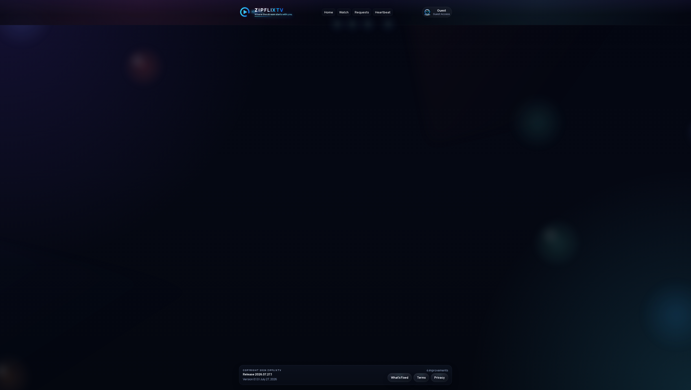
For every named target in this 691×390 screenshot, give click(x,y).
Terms (421, 378)
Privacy (439, 378)
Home (328, 12)
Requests (362, 12)
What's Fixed (399, 378)
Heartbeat (382, 12)
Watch (344, 12)
